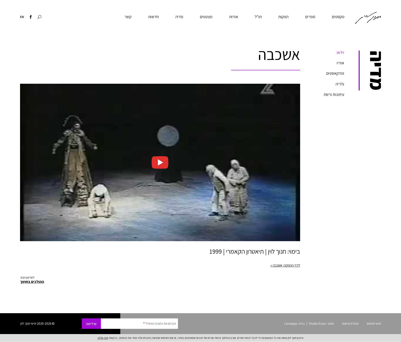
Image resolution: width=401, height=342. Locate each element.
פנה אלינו (103, 338)
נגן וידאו (160, 162)
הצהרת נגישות (350, 323)
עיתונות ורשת (334, 94)
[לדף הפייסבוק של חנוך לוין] (31, 17)
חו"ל (258, 16)
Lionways (290, 323)
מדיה (179, 16)
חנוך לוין (368, 18)
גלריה (340, 84)
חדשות (153, 16)
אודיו (340, 63)
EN (22, 16)
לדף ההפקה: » (285, 265)
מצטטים (206, 16)
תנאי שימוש (374, 323)
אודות (233, 16)
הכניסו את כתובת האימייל (160, 323)
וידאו (340, 52)
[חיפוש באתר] (39, 17)
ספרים (310, 16)
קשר (128, 16)
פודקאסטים (335, 73)
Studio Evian (317, 323)
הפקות (283, 16)
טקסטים (338, 16)
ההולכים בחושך (32, 281)
